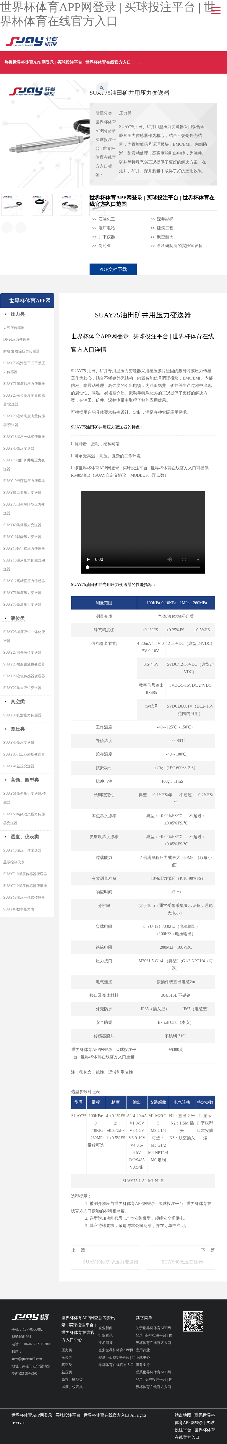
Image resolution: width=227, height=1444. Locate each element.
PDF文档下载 (113, 269)
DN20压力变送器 (16, 339)
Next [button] (21, 227)
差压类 (18, 728)
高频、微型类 (25, 779)
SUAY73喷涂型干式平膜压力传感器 (24, 367)
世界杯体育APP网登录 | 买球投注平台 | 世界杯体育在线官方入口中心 (79, 1329)
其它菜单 (144, 1318)
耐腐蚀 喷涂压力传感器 (21, 351)
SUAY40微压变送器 (182, 1261)
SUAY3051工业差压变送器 (24, 754)
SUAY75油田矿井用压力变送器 (24, 464)
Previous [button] (7, 227)
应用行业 (143, 1350)
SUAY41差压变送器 (18, 766)
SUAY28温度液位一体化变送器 (24, 636)
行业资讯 (105, 1335)
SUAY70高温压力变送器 (22, 604)
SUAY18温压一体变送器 (22, 850)
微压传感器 (146, 62)
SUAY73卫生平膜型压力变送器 (24, 508)
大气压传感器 (14, 328)
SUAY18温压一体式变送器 (24, 437)
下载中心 (143, 1357)
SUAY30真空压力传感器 (22, 715)
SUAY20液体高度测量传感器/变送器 (24, 420)
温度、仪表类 (25, 836)
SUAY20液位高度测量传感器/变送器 (24, 399)
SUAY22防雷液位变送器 (22, 688)
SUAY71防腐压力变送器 (22, 593)
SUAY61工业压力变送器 (22, 493)
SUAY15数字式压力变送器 (24, 549)
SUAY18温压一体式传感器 (24, 897)
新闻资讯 (106, 1318)
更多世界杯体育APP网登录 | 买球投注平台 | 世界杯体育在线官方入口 (116, 1357)
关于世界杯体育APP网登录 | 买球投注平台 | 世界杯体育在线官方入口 (154, 1335)
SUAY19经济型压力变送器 (111, 1261)
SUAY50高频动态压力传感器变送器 (24, 818)
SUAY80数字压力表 (18, 909)
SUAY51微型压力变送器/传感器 (24, 797)
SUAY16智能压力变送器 (22, 537)
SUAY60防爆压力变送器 (22, 525)
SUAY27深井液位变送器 (22, 652)
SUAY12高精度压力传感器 (24, 581)
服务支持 (143, 1365)
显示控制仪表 (14, 862)
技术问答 (105, 1343)
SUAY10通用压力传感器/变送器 (24, 564)
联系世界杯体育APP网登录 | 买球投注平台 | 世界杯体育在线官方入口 (154, 1379)
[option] (16, 205)
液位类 (18, 618)
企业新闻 (105, 1328)
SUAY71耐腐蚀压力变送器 (24, 384)
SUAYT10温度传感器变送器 (25, 874)
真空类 (18, 701)
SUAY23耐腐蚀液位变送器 (24, 664)
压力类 (125, 113)
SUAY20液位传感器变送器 (24, 676)
